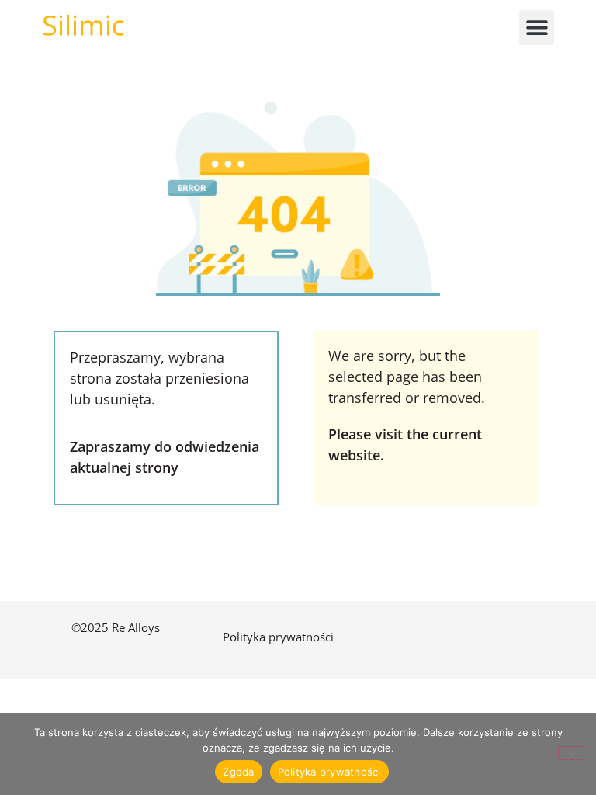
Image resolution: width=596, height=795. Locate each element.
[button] (536, 27)
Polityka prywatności (280, 636)
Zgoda (238, 771)
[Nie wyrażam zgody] (571, 753)
